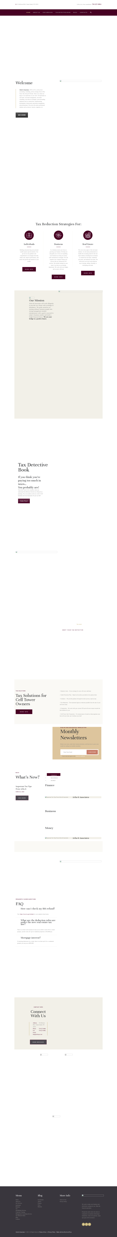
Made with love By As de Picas (64, 1232)
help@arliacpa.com (37, 1034)
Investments (41, 1199)
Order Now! (24, 501)
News (39, 1205)
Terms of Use (63, 1199)
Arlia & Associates (20, 1232)
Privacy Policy (63, 1201)
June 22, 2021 (20, 791)
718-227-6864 (42, 1028)
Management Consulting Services (24, 1214)
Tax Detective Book (20, 1215)
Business (58, 244)
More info (29, 269)
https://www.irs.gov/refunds (27, 914)
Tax (16, 1208)
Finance (40, 1203)
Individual (18, 1205)
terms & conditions (80, 756)
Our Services (19, 1203)
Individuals (29, 244)
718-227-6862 (42, 1030)
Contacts (18, 1219)
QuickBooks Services (21, 1210)
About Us (18, 1201)
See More (22, 115)
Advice (39, 1201)
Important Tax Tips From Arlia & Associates (24, 789)
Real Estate (87, 244)
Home (17, 1199)
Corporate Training (20, 1212)
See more (79, 624)
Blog (17, 1217)
